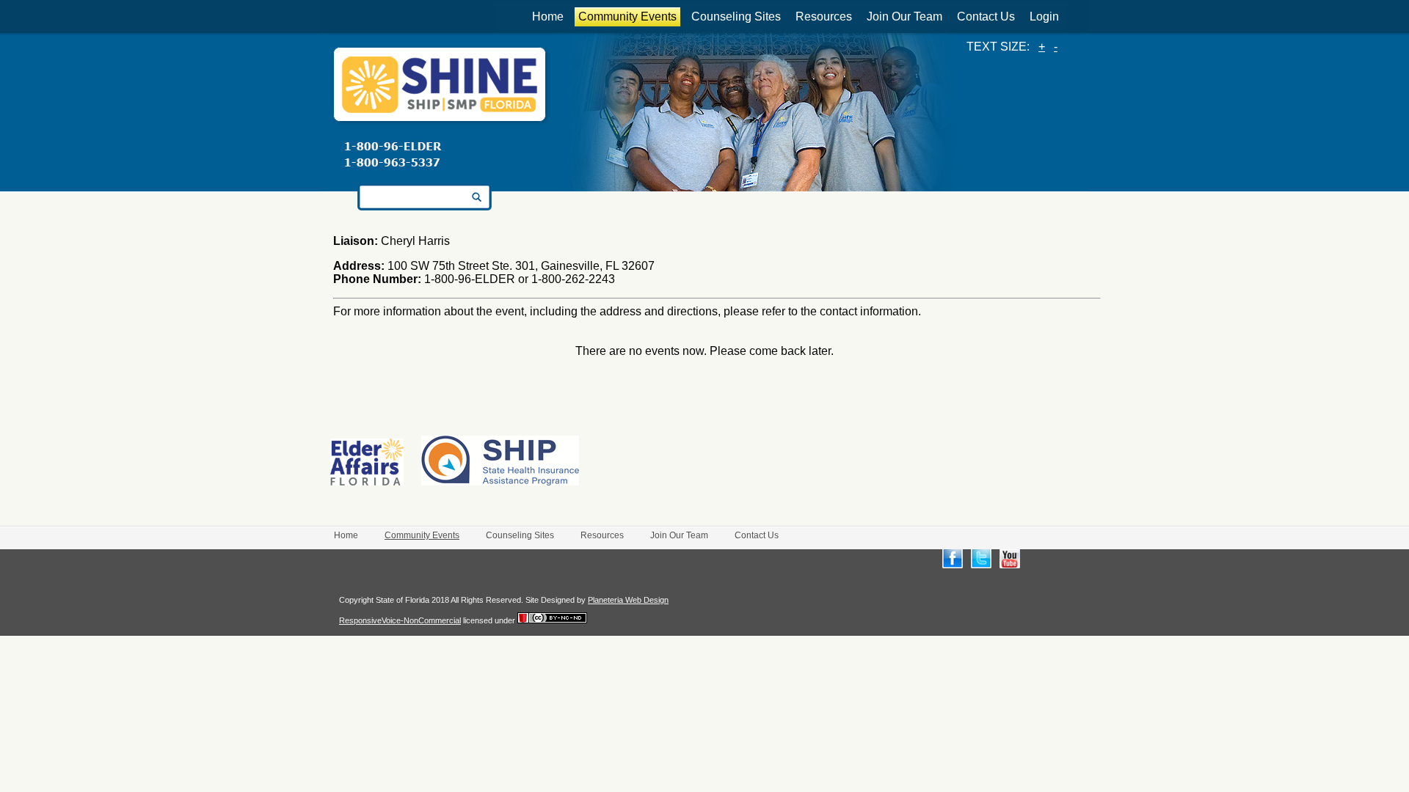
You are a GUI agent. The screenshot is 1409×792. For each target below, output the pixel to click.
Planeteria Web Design (628, 599)
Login (1044, 16)
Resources (823, 16)
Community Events (627, 16)
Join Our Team (904, 16)
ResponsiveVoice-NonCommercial (400, 620)
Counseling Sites (736, 16)
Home (548, 16)
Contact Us (986, 16)
